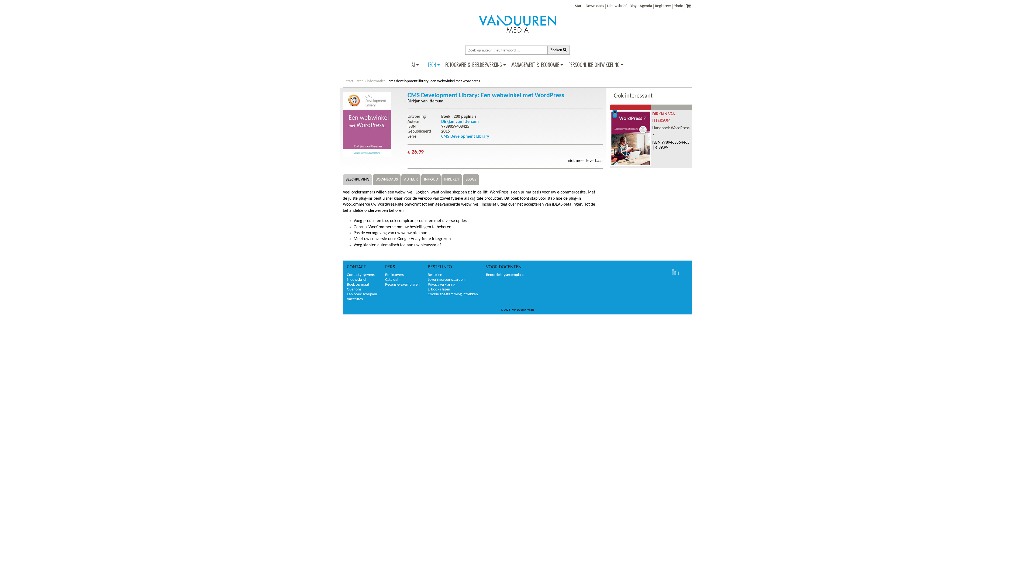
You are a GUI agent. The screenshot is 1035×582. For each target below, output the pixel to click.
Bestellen (435, 275)
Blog (633, 6)
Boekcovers (394, 275)
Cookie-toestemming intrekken (453, 294)
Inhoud (431, 180)
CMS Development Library (465, 136)
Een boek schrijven (362, 294)
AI (413, 64)
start (349, 81)
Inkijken (451, 180)
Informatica (376, 81)
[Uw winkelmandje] (688, 7)
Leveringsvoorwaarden (446, 280)
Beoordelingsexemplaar (505, 275)
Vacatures (355, 299)
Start (579, 6)
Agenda (646, 6)
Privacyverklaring (441, 285)
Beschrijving (357, 180)
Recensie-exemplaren (402, 285)
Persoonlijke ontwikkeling (593, 64)
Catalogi (391, 280)
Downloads (595, 6)
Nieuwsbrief (617, 6)
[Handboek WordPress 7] (630, 165)
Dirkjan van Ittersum (425, 101)
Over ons (354, 289)
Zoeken (556, 50)
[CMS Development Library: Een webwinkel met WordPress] (367, 156)
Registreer (663, 6)
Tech (432, 64)
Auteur (411, 180)
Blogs (470, 180)
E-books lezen (439, 289)
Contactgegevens (361, 275)
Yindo (678, 6)
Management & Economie (535, 64)
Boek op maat (358, 285)
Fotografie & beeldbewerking (473, 64)
